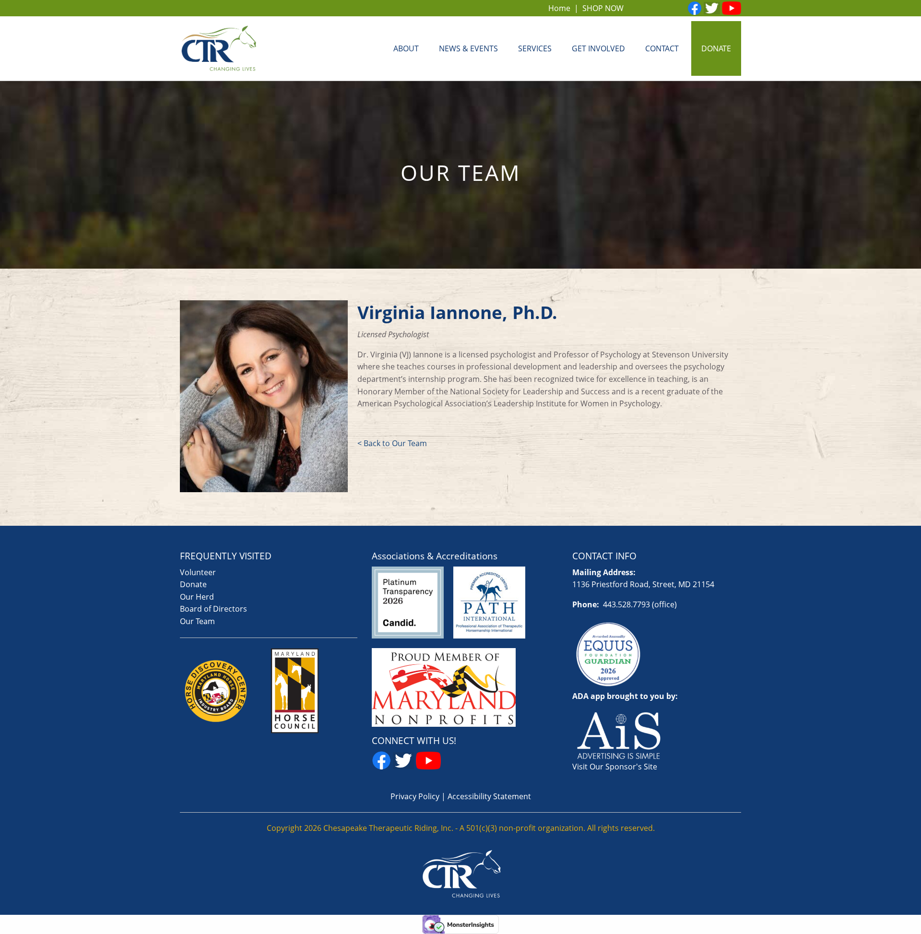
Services (535, 48)
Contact (662, 48)
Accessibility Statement (489, 796)
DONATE (716, 48)
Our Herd (197, 596)
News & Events (468, 48)
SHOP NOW (603, 8)
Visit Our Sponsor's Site (614, 766)
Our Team (197, 621)
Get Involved (598, 48)
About (406, 48)
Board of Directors (213, 608)
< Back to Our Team (392, 443)
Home (559, 8)
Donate (193, 584)
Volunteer (198, 572)
